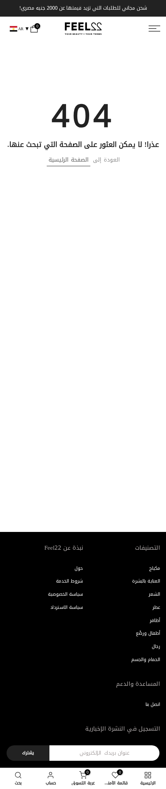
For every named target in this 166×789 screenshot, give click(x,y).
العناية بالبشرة (146, 581)
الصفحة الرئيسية (68, 160)
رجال (156, 646)
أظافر (155, 620)
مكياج (154, 568)
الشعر (154, 594)
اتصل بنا (153, 704)
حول (79, 568)
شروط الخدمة (69, 581)
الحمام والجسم (145, 659)
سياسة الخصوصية (65, 594)
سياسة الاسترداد (66, 607)
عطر (156, 607)
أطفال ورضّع (148, 633)
